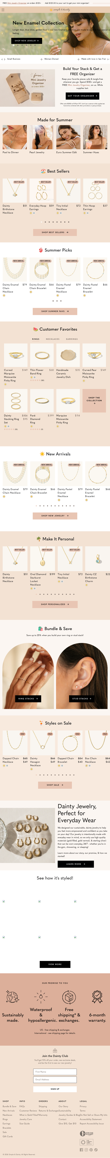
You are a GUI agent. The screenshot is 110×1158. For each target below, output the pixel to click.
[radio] (31, 213)
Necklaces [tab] (53, 339)
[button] (35, 380)
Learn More (74, 864)
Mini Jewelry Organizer (17, 3)
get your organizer (81, 96)
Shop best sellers (53, 233)
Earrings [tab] (72, 339)
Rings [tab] (35, 339)
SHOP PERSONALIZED (53, 604)
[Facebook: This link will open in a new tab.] (81, 1149)
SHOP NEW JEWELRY (26, 41)
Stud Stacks (80, 699)
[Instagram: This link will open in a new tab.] (86, 1149)
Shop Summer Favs (53, 311)
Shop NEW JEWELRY (53, 516)
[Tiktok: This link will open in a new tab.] (96, 1149)
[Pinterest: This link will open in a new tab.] (91, 1149)
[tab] (13, 45)
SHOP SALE (53, 785)
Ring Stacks (27, 699)
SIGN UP (55, 1089)
